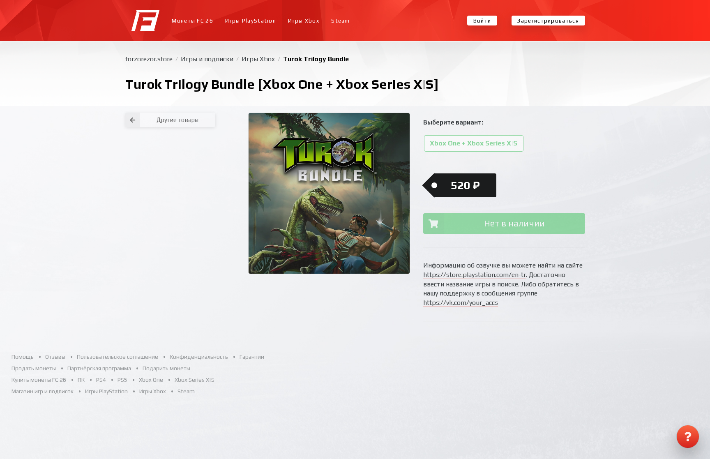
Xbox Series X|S (194, 379)
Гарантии (252, 356)
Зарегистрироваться (548, 21)
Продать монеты (34, 368)
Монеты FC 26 (192, 21)
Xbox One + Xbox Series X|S (473, 144)
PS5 (122, 379)
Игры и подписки (208, 59)
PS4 (101, 379)
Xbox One (151, 379)
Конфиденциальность (199, 356)
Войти (482, 21)
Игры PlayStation (250, 21)
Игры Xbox (303, 21)
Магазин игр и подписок (43, 391)
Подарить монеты (166, 368)
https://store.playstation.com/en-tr (474, 275)
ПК (81, 379)
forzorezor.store (149, 59)
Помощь (23, 356)
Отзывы (55, 356)
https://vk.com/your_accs (460, 303)
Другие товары (177, 119)
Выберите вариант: (453, 122)
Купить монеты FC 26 (39, 379)
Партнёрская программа (99, 368)
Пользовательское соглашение (117, 356)
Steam (340, 21)
